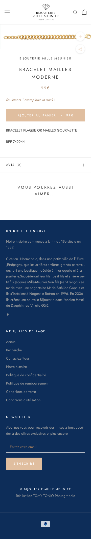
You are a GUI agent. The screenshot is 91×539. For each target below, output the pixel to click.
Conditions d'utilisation (23, 399)
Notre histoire (16, 366)
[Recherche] (75, 12)
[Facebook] (8, 314)
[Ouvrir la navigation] (7, 12)
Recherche (14, 350)
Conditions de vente (21, 391)
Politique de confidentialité (26, 374)
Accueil (11, 341)
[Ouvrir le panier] (84, 12)
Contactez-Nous (18, 358)
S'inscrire (24, 463)
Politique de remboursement (27, 383)
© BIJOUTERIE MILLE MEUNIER (45, 489)
